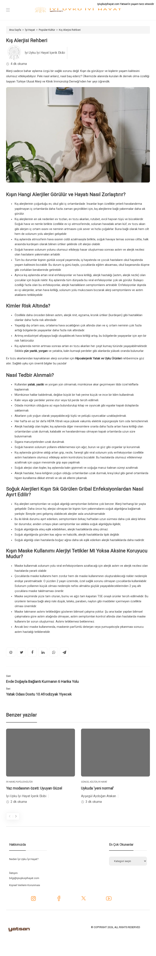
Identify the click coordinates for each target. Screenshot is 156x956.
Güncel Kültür (89, 782)
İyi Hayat (30, 29)
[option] (40, 766)
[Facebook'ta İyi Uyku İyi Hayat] (59, 899)
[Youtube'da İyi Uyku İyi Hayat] (109, 899)
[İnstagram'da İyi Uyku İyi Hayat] (33, 899)
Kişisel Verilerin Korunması (24, 885)
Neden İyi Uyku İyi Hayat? (24, 859)
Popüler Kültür (47, 29)
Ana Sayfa (15, 29)
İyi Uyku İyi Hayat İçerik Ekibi (45, 53)
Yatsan (124, 4)
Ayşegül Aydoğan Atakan (98, 796)
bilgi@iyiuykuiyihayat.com (24, 878)
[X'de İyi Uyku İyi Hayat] (83, 899)
